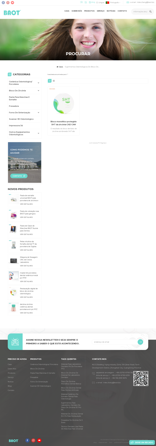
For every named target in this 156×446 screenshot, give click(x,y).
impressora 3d (16, 126)
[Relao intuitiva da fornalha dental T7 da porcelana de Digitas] (13, 245)
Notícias (111, 11)
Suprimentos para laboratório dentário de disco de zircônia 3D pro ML (71, 406)
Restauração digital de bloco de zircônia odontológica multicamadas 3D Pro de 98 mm (29, 291)
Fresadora (14, 106)
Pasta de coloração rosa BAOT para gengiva (29, 212)
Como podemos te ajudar (21, 151)
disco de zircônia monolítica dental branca (71, 382)
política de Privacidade (121, 442)
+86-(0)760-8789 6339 (121, 375)
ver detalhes (26, 204)
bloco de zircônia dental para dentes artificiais (71, 389)
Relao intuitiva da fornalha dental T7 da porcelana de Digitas (28, 244)
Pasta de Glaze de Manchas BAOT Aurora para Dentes (29, 228)
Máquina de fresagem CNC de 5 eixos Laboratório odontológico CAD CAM (29, 259)
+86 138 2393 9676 (119, 378)
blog (93, 2)
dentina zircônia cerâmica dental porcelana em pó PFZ (28, 306)
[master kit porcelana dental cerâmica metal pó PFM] (13, 276)
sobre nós (77, 11)
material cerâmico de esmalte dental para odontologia (69, 396)
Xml (110, 442)
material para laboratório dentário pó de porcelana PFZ (71, 366)
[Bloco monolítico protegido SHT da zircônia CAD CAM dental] (63, 102)
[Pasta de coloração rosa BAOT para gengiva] (13, 214)
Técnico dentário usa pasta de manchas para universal (72, 428)
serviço (100, 11)
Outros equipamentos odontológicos (19, 133)
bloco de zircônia (17, 91)
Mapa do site (103, 442)
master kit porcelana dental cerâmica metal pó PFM (29, 275)
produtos (89, 11)
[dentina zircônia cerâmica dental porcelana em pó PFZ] (13, 307)
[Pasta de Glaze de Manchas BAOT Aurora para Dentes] (13, 229)
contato (122, 11)
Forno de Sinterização (19, 113)
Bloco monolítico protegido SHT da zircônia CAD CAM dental (64, 123)
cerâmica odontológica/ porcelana (20, 83)
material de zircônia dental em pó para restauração (72, 415)
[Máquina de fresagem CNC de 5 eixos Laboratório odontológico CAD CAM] (13, 260)
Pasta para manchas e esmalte (19, 98)
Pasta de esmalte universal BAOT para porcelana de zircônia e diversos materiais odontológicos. (29, 198)
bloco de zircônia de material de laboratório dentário (70, 375)
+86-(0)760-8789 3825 (125, 373)
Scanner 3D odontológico (21, 119)
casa (66, 11)
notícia (10, 382)
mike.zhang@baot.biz (145, 2)
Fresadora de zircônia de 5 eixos (72, 421)
